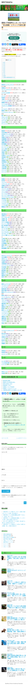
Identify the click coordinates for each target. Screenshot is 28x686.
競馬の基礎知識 (5, 29)
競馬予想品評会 (7, 2)
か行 (3, 63)
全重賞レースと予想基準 (8, 386)
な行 (3, 68)
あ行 (3, 62)
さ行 (3, 65)
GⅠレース (5, 543)
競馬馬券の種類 (6, 380)
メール (4, 474)
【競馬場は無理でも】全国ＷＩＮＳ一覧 (12, 390)
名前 (3, 469)
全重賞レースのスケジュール (9, 388)
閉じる (9, 60)
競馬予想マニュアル (8, 542)
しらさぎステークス (21, 438)
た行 (3, 67)
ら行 (3, 74)
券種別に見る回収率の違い (9, 382)
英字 (4, 75)
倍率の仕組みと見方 (7, 383)
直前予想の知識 (7, 538)
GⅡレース (5, 545)
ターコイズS (5, 438)
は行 (3, 69)
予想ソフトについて (8, 540)
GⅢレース (5, 546)
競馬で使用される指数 (8, 537)
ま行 (3, 71)
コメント (4, 452)
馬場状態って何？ (7, 385)
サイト (3, 480)
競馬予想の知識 (7, 535)
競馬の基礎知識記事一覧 (8, 77)
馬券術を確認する (14, 38)
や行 (3, 72)
